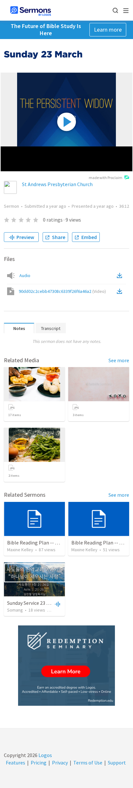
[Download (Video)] (121, 291)
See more (118, 360)
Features (15, 762)
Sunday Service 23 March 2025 (39, 603)
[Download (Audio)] (121, 275)
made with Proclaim (105, 177)
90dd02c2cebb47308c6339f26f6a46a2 (62, 291)
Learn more (108, 29)
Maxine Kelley (20, 550)
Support (117, 762)
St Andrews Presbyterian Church (57, 184)
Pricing (38, 762)
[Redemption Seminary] (66, 665)
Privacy (60, 762)
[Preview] (57, 604)
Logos (44, 755)
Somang (15, 610)
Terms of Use (87, 762)
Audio (24, 275)
